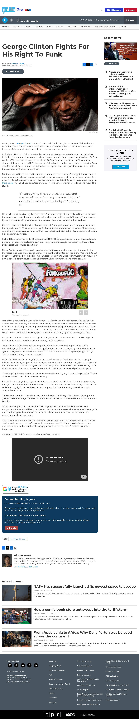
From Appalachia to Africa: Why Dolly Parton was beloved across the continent (83, 634)
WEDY (25, 677)
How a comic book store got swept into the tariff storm (80, 610)
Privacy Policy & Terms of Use (88, 705)
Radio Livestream (84, 675)
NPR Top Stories (18, 539)
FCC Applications (112, 676)
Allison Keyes (17, 63)
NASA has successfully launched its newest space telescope (85, 587)
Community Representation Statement (88, 680)
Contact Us (53, 698)
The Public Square (112, 700)
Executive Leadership (57, 670)
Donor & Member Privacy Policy (89, 700)
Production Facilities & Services (117, 690)
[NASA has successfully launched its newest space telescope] (16, 593)
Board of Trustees (55, 680)
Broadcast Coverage (113, 667)
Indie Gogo (7, 183)
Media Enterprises (55, 689)
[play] (5, 20)
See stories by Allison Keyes (26, 567)
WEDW (19, 677)
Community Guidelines (86, 685)
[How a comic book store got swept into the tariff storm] (16, 616)
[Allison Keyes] (7, 560)
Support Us (53, 702)
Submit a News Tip (84, 661)
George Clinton (23, 143)
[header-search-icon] (102, 10)
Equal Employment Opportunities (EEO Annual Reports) (90, 695)
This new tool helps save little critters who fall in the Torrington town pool (123, 105)
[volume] (11, 20)
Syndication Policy (112, 681)
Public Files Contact (13, 681)
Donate (131, 10)
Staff (50, 675)
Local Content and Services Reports (116, 695)
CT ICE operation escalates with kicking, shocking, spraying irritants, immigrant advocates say (122, 119)
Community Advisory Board (59, 684)
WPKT (22, 679)
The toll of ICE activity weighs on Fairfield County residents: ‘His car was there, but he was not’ (122, 133)
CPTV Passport (83, 690)
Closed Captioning (112, 671)
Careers (51, 693)
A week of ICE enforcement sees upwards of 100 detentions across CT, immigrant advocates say (122, 91)
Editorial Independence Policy (117, 685)
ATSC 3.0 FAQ (24, 681)
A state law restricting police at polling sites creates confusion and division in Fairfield (121, 75)
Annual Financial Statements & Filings (117, 662)
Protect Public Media (106, 27)
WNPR (17, 679)
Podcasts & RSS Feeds (85, 670)
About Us (52, 661)
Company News (55, 666)
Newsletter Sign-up (84, 666)
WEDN (14, 677)
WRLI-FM (28, 679)
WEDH (9, 677)
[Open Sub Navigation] (10, 27)
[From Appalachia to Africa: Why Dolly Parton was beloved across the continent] (16, 639)
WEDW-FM (10, 679)
